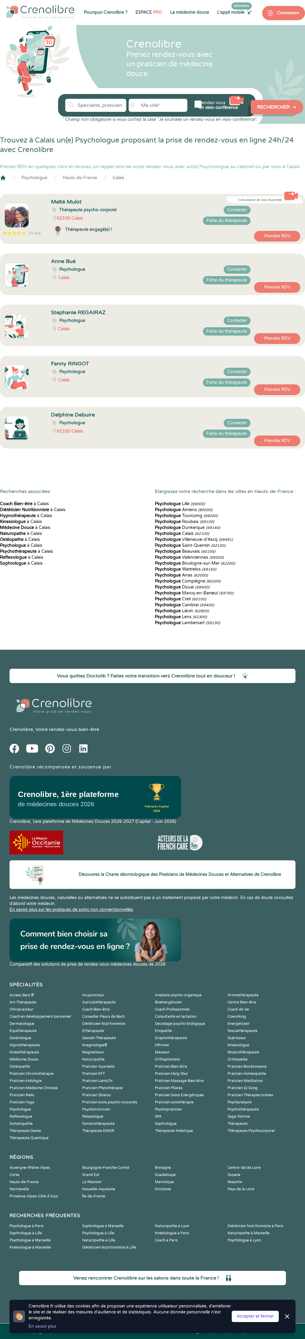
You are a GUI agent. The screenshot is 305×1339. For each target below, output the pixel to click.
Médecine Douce (24, 1059)
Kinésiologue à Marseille (30, 1247)
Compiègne (188, 581)
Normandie (19, 1189)
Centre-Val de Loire (244, 1168)
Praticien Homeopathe (247, 1074)
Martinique (164, 1182)
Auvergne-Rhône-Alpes (30, 1168)
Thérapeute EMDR (98, 1131)
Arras (181, 575)
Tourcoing (186, 515)
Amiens (183, 509)
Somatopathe (21, 1124)
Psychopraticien (168, 1109)
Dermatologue (22, 1024)
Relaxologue (92, 1116)
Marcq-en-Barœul (194, 593)
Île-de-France (93, 1196)
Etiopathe (163, 1031)
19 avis (35, 233)
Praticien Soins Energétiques (179, 1095)
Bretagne (163, 1168)
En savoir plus (42, 1326)
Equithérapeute (23, 1031)
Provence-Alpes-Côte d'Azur (34, 1196)
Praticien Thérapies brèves (250, 1095)
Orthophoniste (167, 1059)
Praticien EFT (93, 1074)
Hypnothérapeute (25, 1045)
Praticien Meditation (245, 1081)
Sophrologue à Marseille (103, 1226)
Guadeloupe (165, 1175)
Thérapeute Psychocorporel (251, 1131)
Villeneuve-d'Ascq (194, 539)
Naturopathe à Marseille (249, 1233)
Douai (182, 587)
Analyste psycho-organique (178, 995)
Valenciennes (189, 557)
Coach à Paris (166, 1240)
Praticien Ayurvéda (98, 1066)
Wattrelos (185, 569)
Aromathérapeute (243, 995)
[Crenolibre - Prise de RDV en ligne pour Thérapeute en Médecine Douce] (40, 12)
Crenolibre (21, 729)
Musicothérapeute (243, 1052)
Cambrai (184, 604)
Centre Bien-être (242, 1002)
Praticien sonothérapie (174, 1102)
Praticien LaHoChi (97, 1081)
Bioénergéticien (168, 1002)
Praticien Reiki (22, 1095)
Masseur (162, 1052)
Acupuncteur (93, 995)
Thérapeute (238, 1124)
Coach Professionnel (172, 1009)
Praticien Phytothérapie (102, 1088)
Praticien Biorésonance (247, 1066)
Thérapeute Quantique (29, 1138)
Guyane (234, 1175)
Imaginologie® (94, 1045)
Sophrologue (166, 1124)
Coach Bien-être (96, 1009)
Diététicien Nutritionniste (103, 1024)
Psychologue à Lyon (244, 1240)
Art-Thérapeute (23, 1002)
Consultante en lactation (175, 1016)
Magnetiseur (93, 1052)
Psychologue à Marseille (30, 1240)
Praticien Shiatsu (96, 1095)
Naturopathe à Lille (98, 1240)
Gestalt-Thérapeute (99, 1038)
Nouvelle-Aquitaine (98, 1189)
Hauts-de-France (80, 177)
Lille (180, 503)
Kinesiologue (238, 1045)
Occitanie (163, 1189)
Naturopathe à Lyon (172, 1226)
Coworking (237, 1016)
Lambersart (187, 622)
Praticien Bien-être (171, 1066)
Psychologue (34, 177)
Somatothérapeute (98, 1124)
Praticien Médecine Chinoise (34, 1088)
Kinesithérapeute (24, 1052)
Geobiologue (20, 1038)
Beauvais (185, 551)
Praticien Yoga (22, 1102)
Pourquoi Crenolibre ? (105, 12)
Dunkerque (187, 527)
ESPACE (149, 12)
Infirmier (162, 1045)
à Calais (24, 503)
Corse (14, 1175)
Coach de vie (238, 1009)
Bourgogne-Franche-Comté (105, 1168)
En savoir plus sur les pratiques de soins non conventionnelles (71, 909)
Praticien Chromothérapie (32, 1074)
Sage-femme (239, 1116)
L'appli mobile (233, 12)
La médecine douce (189, 12)
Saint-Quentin (190, 545)
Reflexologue (21, 1116)
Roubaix (184, 521)
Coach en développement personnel (40, 1016)
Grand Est (90, 1175)
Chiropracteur (21, 1009)
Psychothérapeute (243, 1109)
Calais (118, 177)
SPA (158, 1116)
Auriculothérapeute (99, 1002)
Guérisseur (237, 1038)
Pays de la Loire (241, 1189)
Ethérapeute (93, 1031)
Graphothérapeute (171, 1038)
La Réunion (91, 1182)
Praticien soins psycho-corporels (109, 1102)
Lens (181, 616)
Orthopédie (238, 1059)
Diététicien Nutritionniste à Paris (255, 1226)
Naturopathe (93, 1059)
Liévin (182, 610)
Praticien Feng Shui (171, 1074)
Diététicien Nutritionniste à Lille (109, 1247)
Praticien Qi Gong (243, 1088)
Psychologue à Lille (98, 1233)
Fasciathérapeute (242, 1031)
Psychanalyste (240, 1102)
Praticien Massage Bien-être (179, 1081)
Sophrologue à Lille (26, 1233)
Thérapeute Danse (25, 1131)
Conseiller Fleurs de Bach (103, 1016)
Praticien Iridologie (26, 1081)
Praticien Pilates (169, 1088)
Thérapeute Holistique (174, 1131)
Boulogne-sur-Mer (195, 563)
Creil (180, 599)
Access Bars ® (22, 995)
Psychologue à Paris (26, 1226)
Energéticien (238, 1024)
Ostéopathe (20, 1066)
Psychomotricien (96, 1109)
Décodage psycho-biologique (180, 1024)
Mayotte (235, 1182)
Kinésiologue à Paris (172, 1233)
